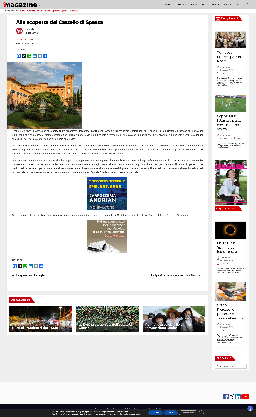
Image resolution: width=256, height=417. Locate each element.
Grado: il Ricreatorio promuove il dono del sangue (230, 311)
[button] (248, 4)
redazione (31, 29)
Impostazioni (188, 413)
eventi (22, 11)
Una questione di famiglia (29, 275)
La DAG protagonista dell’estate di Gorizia (105, 326)
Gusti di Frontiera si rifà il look (35, 328)
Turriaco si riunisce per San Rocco (229, 56)
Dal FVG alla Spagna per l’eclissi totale (227, 247)
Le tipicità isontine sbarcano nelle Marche (176, 275)
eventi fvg (31, 11)
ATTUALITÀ (166, 4)
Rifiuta (171, 413)
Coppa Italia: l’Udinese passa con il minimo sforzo (229, 122)
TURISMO (227, 4)
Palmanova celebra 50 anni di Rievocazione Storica (168, 326)
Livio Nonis (225, 67)
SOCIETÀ (215, 4)
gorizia (64, 11)
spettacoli (56, 11)
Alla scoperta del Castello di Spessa (59, 22)
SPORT (204, 4)
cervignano (74, 11)
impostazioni (134, 414)
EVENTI (239, 4)
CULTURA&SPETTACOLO (186, 4)
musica (47, 11)
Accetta (155, 413)
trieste (39, 11)
